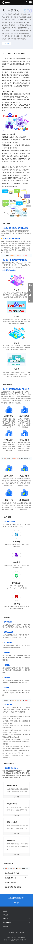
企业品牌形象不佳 (10, 878)
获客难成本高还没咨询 (12, 873)
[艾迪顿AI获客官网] (9, 2)
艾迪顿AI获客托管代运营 (13, 887)
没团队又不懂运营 (10, 882)
